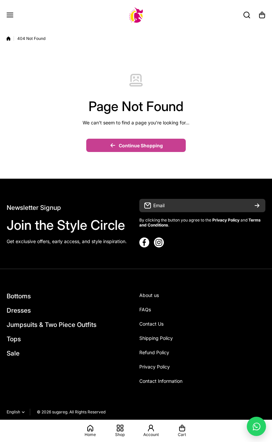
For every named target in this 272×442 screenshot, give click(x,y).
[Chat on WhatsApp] (256, 426)
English (13, 412)
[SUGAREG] (136, 15)
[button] (262, 15)
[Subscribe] (257, 205)
